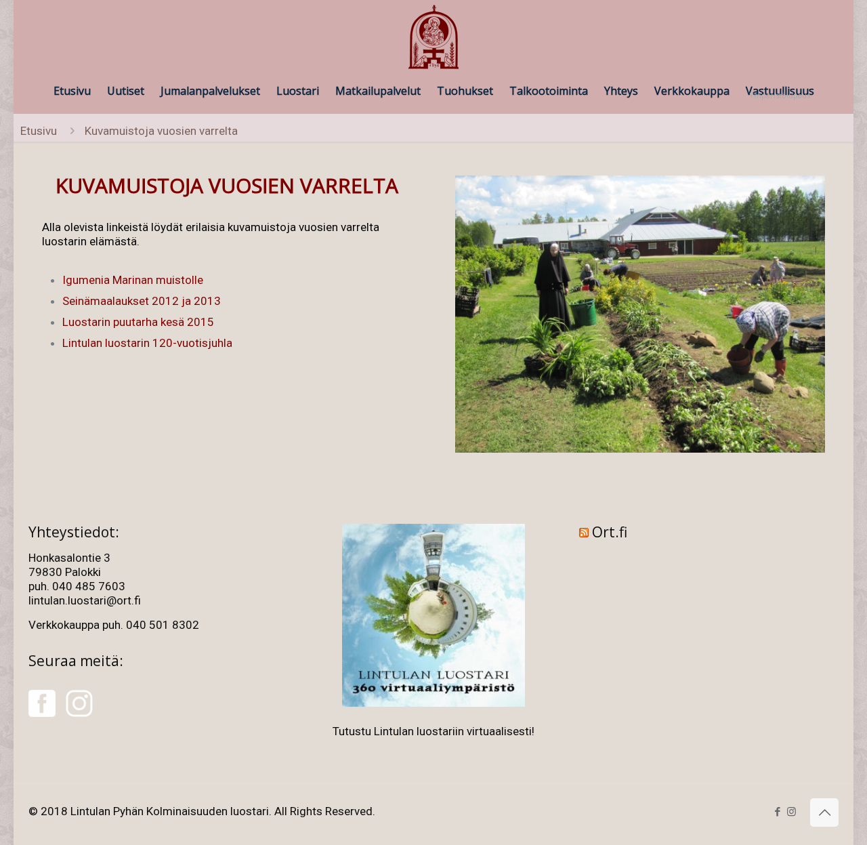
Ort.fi (609, 531)
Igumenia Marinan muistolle (132, 280)
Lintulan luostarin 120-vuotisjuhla (147, 343)
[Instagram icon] (791, 812)
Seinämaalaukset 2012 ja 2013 (141, 301)
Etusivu (38, 131)
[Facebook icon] (777, 812)
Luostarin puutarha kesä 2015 (138, 322)
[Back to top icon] (824, 812)
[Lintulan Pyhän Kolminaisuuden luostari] (433, 38)
